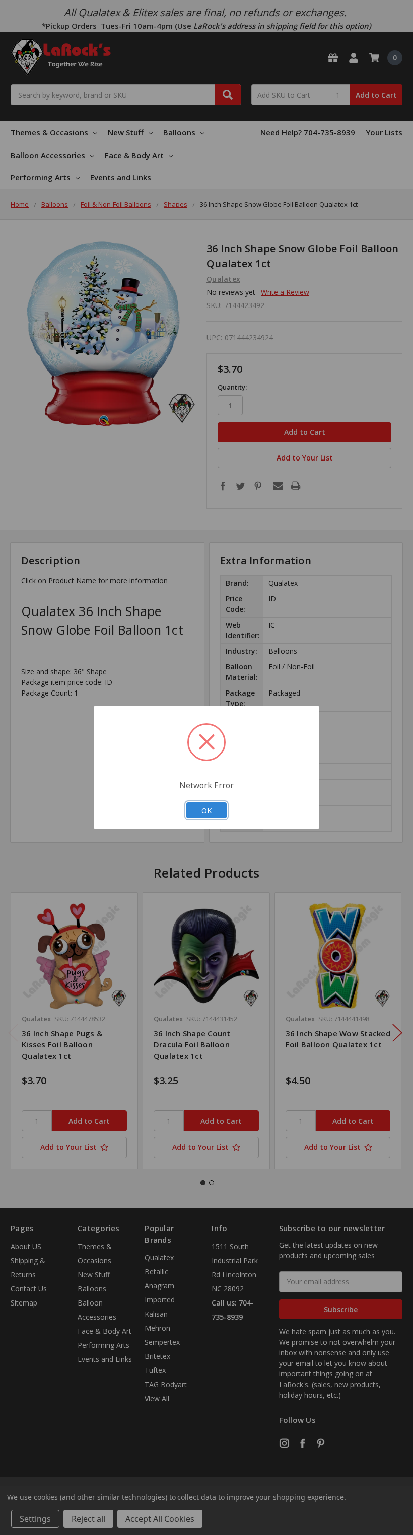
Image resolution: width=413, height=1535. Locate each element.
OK (206, 810)
